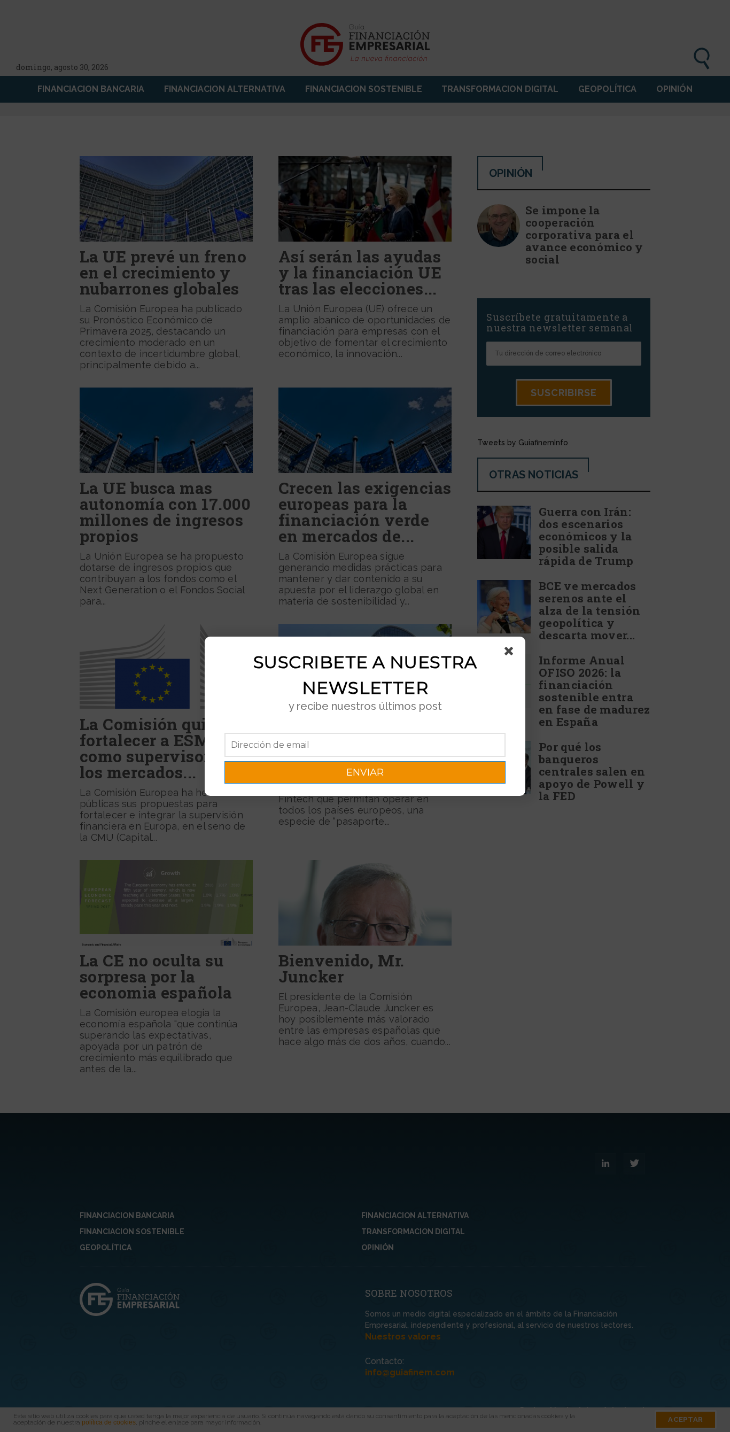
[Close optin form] (510, 653)
